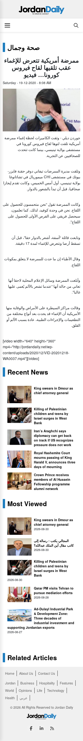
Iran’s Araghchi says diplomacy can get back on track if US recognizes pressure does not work (53, 438)
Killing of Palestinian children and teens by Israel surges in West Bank (51, 416)
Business (27, 683)
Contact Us (46, 673)
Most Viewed (27, 503)
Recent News (27, 372)
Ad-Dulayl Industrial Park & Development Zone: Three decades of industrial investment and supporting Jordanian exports (40, 618)
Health (10, 697)
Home (9, 673)
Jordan (10, 683)
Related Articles (32, 657)
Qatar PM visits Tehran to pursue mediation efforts (54, 590)
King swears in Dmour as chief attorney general (53, 390)
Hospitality (47, 683)
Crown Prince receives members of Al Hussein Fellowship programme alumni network (52, 481)
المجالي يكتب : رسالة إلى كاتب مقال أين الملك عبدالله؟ (54, 542)
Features (66, 683)
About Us (26, 673)
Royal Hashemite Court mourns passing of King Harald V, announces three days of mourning (54, 460)
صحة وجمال (23, 47)
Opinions (25, 690)
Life (39, 690)
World (9, 690)
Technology (55, 690)
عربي (23, 697)
